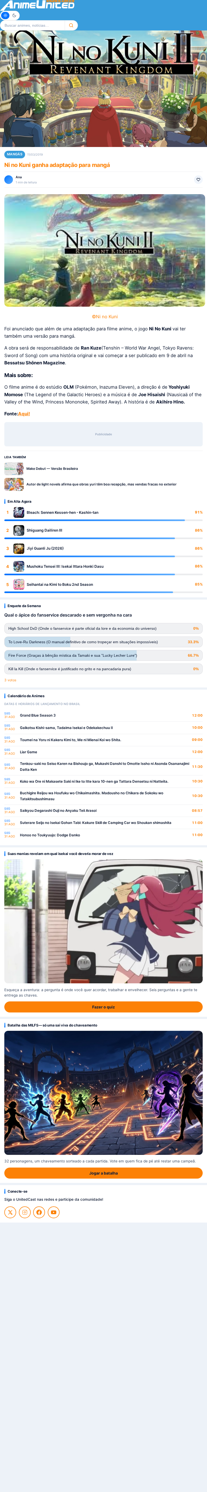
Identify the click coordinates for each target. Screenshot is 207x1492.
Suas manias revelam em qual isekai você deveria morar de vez (60, 853)
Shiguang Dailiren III (44, 530)
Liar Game (28, 752)
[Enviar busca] (71, 25)
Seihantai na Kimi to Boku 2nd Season (60, 584)
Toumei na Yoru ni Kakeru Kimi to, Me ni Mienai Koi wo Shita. (70, 740)
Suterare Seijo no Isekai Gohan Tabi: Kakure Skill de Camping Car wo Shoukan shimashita (95, 822)
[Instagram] (25, 1212)
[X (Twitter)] (10, 1212)
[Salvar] (198, 179)
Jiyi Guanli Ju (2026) (45, 548)
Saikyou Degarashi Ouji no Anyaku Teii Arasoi (58, 810)
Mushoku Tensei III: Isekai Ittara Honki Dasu (65, 566)
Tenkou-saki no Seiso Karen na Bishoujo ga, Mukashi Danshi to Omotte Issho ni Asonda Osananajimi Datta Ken (104, 766)
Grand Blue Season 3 (38, 715)
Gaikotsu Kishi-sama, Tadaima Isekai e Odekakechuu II (66, 728)
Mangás (14, 154)
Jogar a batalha (103, 1173)
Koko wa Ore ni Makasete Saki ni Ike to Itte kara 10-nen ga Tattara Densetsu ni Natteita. (94, 781)
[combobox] (32, 25)
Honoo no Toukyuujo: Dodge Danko (50, 835)
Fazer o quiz (103, 1007)
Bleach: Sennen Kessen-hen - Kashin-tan (62, 512)
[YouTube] (54, 1212)
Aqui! (24, 413)
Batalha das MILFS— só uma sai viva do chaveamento (52, 1025)
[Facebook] (39, 1212)
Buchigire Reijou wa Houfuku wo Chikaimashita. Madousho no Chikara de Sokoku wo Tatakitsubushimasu (91, 796)
